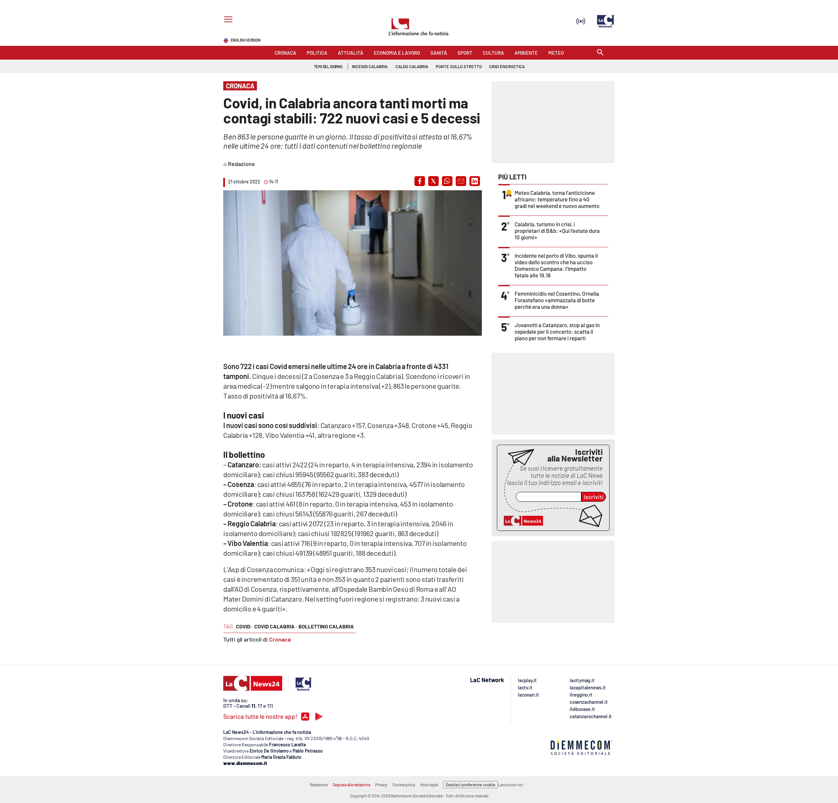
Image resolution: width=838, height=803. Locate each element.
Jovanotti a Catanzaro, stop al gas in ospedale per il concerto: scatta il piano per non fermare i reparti (557, 331)
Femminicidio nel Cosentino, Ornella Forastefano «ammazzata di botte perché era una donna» (557, 300)
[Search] (600, 53)
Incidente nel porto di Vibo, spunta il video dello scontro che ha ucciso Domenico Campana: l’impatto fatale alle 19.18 (556, 265)
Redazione (319, 784)
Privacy (381, 784)
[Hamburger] (227, 20)
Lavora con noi (510, 784)
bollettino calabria (326, 626)
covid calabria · (275, 626)
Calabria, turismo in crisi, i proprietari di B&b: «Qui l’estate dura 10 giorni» (557, 230)
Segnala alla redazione (351, 784)
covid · (244, 626)
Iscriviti (594, 496)
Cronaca (280, 639)
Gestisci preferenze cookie (470, 784)
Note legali (429, 784)
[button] (419, 181)
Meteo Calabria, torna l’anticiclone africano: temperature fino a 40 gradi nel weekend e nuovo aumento (557, 199)
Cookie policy (403, 784)
